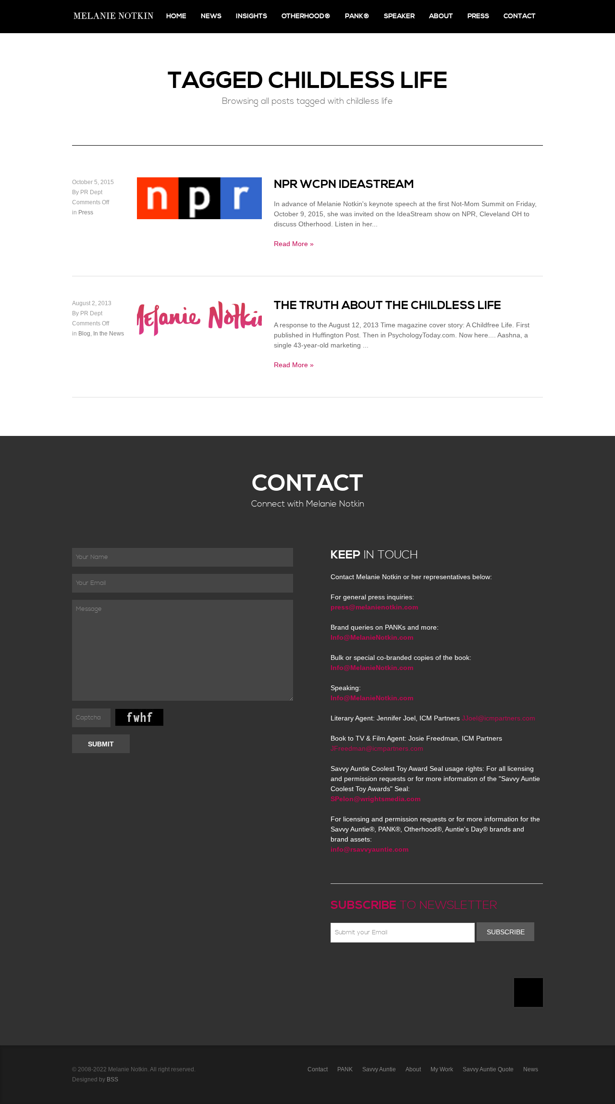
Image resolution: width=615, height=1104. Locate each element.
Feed (434, 965)
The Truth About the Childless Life (387, 305)
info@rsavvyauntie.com (369, 849)
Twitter (364, 965)
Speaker (399, 16)
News (211, 16)
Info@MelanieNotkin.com (372, 637)
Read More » (294, 244)
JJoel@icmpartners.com (498, 718)
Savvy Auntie (379, 1069)
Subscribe (506, 932)
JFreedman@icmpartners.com (377, 748)
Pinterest (378, 965)
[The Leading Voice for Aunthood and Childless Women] (113, 16)
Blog (84, 333)
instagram (420, 965)
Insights (251, 16)
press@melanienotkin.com (374, 607)
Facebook (350, 965)
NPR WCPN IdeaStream (344, 184)
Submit (101, 744)
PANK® (357, 16)
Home (176, 16)
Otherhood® (306, 16)
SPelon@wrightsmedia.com (375, 799)
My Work (441, 1069)
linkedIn (406, 965)
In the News (108, 333)
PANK (345, 1069)
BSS (112, 1079)
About (441, 16)
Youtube (392, 965)
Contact (520, 16)
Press (478, 16)
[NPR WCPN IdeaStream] (199, 214)
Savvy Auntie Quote (488, 1069)
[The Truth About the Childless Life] (199, 333)
